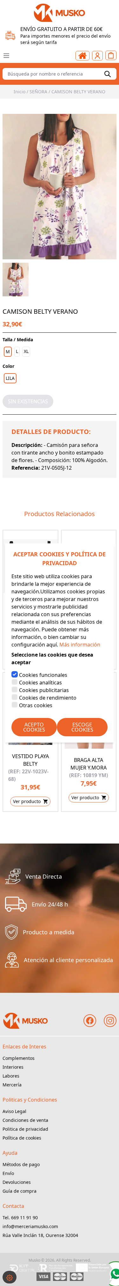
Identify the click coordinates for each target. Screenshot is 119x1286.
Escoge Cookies (82, 727)
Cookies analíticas (40, 682)
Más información (79, 644)
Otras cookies (35, 705)
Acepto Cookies (34, 727)
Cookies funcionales (43, 674)
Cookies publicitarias (44, 690)
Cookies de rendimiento (47, 697)
